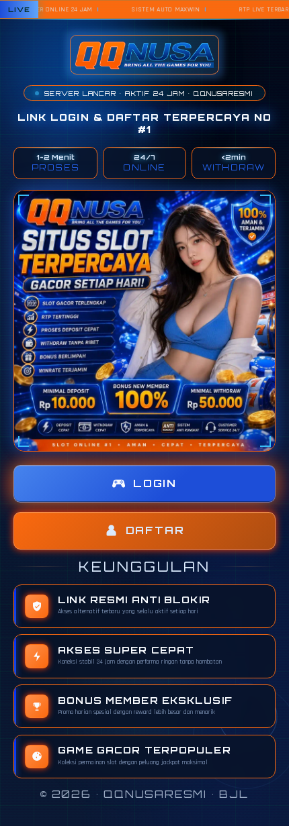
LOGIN (155, 483)
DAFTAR (155, 530)
